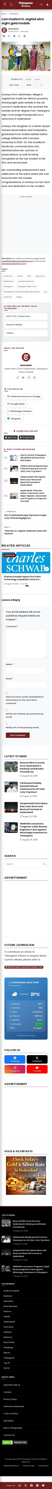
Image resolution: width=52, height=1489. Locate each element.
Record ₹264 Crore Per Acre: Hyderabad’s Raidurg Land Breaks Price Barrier (32, 767)
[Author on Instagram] (29, 377)
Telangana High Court (27, 286)
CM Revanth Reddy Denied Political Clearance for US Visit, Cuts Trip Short (32, 787)
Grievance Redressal (14, 1406)
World (6, 1368)
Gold (29, 276)
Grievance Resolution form (14, 263)
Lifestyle (7, 1332)
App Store (12, 437)
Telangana (13, 14)
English (28, 79)
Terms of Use (28, 1465)
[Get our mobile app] (11, 4)
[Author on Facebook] (23, 377)
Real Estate (9, 1342)
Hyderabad (8, 281)
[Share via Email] (24, 36)
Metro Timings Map (13, 1428)
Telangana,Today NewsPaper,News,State (21, 292)
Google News (17, 404)
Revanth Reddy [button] (14, 324)
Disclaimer (9, 1420)
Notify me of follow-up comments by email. (25, 715)
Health (7, 1316)
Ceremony (8, 276)
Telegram (15, 418)
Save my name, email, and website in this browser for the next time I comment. (25, 700)
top (45, 292)
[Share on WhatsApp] (19, 36)
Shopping (8, 1347)
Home (4, 14)
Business (8, 1296)
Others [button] (9, 333)
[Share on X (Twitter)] (9, 36)
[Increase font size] (35, 85)
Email (9, 678)
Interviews (8, 1327)
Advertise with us (12, 1385)
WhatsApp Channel (20, 411)
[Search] (44, 864)
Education (8, 1301)
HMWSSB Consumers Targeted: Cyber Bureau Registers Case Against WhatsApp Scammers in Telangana (33, 829)
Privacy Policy (10, 1399)
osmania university (26, 281)
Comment (12, 626)
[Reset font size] (41, 85)
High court (40, 276)
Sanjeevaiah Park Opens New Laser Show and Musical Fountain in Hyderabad (33, 808)
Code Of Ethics (11, 1413)
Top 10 (7, 1363)
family (19, 276)
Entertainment (10, 1306)
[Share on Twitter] (25, 1485)
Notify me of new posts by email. (22, 727)
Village (19, 297)
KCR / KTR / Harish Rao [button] (18, 316)
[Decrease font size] (22, 85)
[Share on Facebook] (4, 36)
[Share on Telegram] (14, 36)
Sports (7, 1352)
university (7, 297)
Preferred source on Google (25, 396)
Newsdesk (13, 29)
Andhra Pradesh (11, 1290)
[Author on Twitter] (17, 377)
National (8, 1337)
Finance (7, 1311)
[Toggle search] (41, 4)
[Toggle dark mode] (47, 4)
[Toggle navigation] (5, 4)
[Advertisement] (26, 226)
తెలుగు (37, 79)
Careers (7, 1392)
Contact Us (9, 1435)
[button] (46, 569)
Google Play (27, 437)
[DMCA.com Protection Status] (26, 1442)
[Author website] (34, 377)
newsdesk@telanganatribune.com (17, 261)
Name (9, 664)
